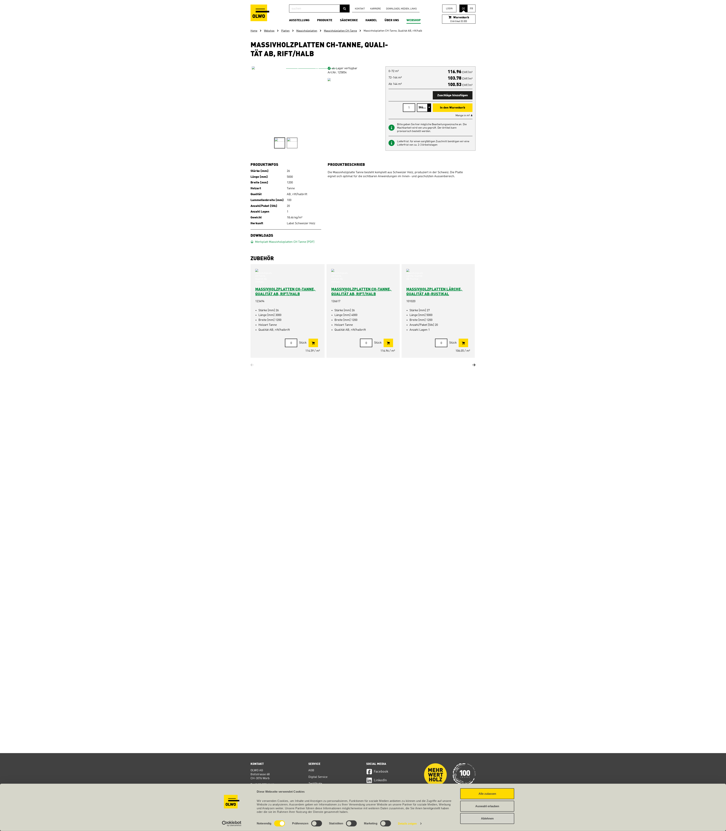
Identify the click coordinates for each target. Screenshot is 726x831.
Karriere (375, 9)
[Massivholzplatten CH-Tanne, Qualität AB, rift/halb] (310, 124)
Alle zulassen (487, 793)
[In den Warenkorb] (313, 343)
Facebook (381, 771)
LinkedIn (380, 780)
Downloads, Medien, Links (401, 9)
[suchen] (345, 8)
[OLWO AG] (260, 13)
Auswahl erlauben (487, 806)
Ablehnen (487, 818)
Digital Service (317, 777)
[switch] (316, 823)
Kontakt (360, 9)
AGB (311, 770)
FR (471, 8)
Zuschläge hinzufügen (452, 95)
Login (449, 9)
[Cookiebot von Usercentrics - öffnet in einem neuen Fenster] (231, 823)
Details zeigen (407, 823)
